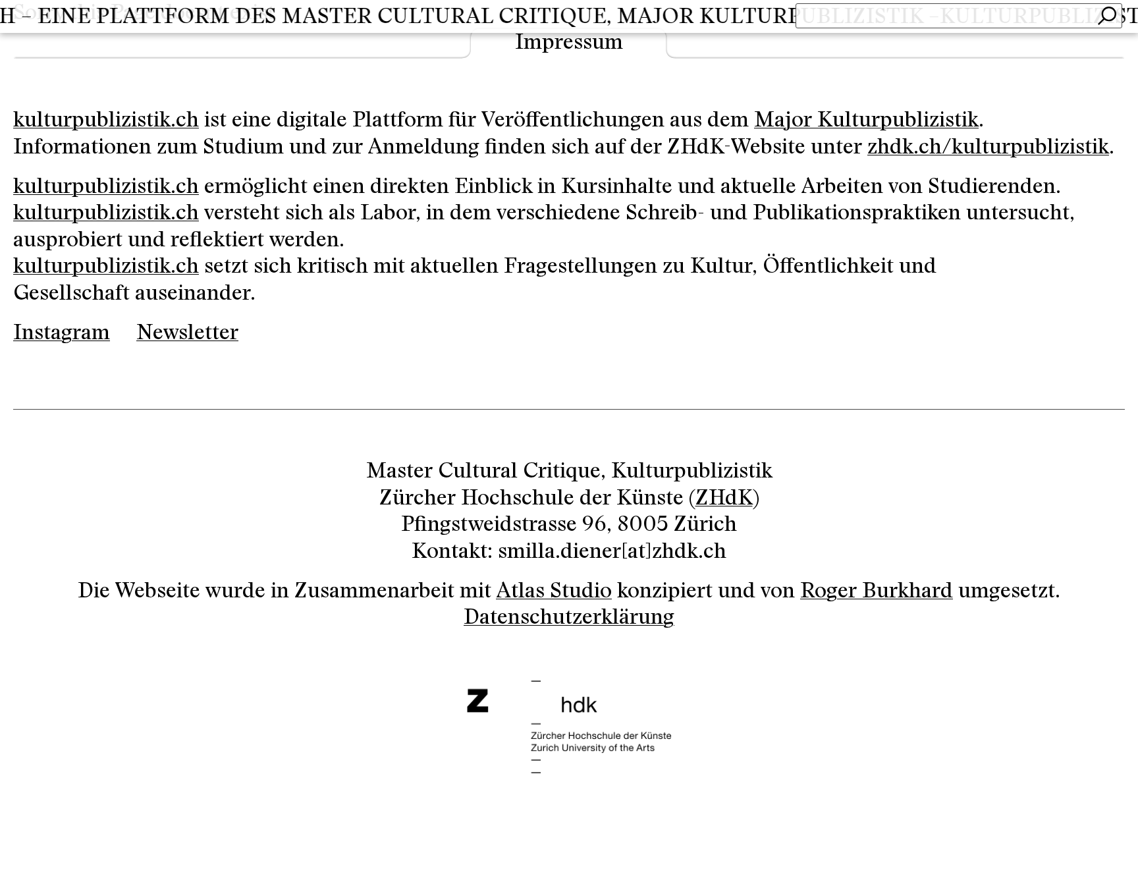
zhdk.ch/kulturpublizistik (988, 147)
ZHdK (724, 498)
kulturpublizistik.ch (106, 120)
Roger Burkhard (876, 591)
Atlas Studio (554, 591)
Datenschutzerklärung (569, 617)
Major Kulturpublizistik (866, 120)
